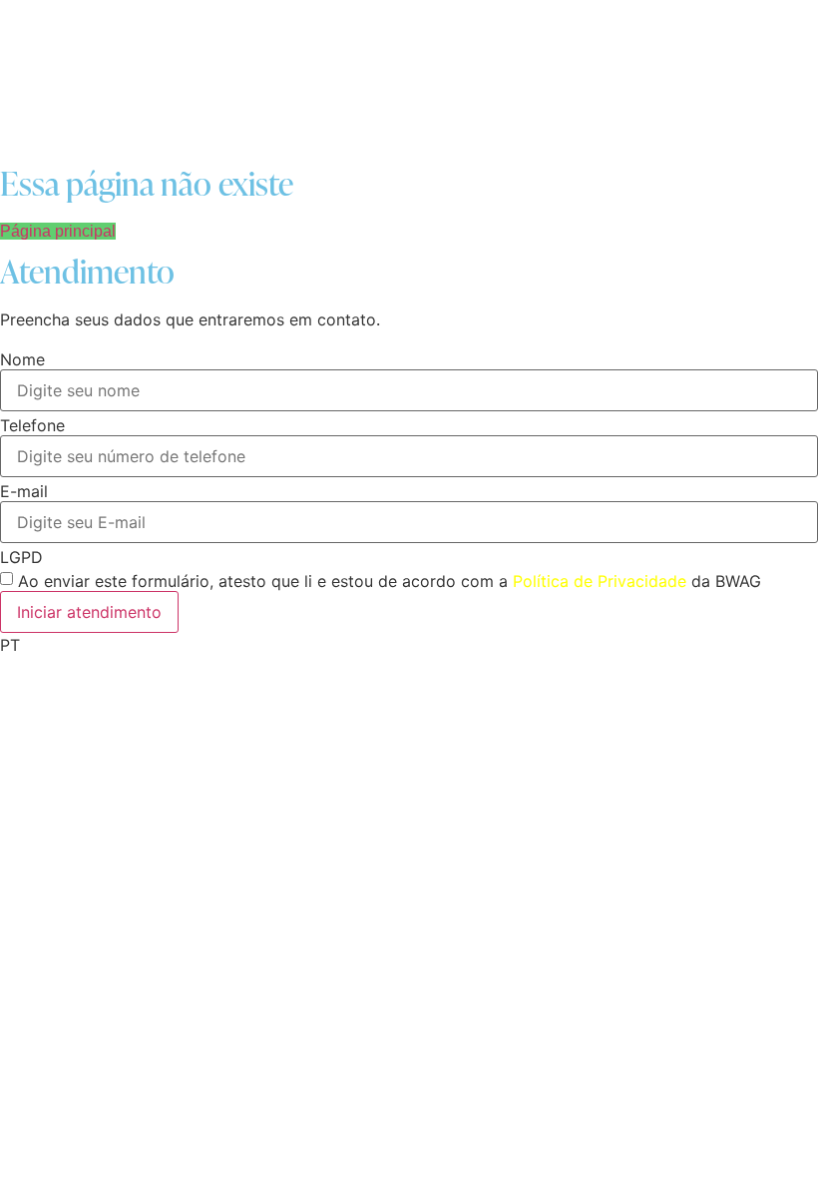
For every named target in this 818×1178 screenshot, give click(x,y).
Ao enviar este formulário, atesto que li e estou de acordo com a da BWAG (389, 581)
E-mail (24, 491)
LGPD (21, 557)
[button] (409, 645)
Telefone (32, 425)
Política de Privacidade (599, 581)
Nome (22, 359)
